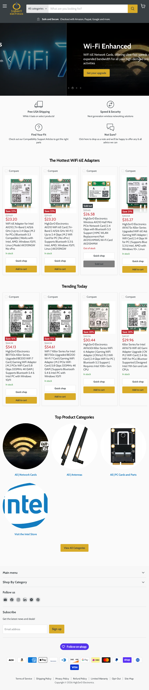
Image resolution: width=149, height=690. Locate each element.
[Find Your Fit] (39, 134)
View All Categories (74, 548)
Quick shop (21, 260)
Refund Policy (80, 678)
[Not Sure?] (110, 134)
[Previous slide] (10, 59)
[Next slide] (139, 59)
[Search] (133, 9)
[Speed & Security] (110, 109)
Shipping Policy (43, 678)
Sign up (56, 629)
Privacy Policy (62, 678)
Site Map (129, 678)
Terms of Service (24, 678)
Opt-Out (116, 678)
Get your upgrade (30, 73)
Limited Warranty (99, 678)
